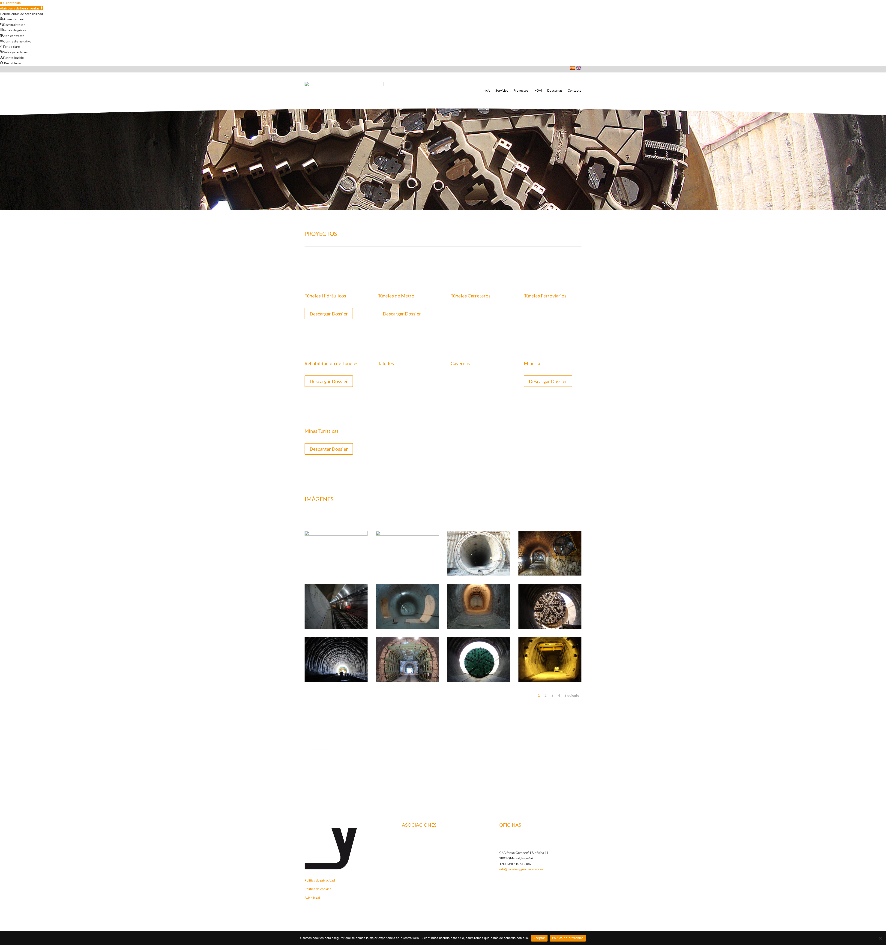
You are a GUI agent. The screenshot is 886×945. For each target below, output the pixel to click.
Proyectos (520, 90)
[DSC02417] (336, 680)
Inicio (486, 90)
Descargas (555, 90)
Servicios (501, 90)
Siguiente (572, 695)
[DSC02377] (549, 627)
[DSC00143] (478, 574)
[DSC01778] (407, 627)
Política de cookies (318, 889)
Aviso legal (312, 898)
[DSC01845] (478, 627)
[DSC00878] (549, 574)
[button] (21, 8)
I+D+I (537, 90)
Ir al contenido (10, 3)
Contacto (574, 90)
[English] (578, 68)
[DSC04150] (478, 680)
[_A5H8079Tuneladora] (336, 534)
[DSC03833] (407, 680)
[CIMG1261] (407, 534)
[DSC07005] (549, 680)
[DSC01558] (336, 627)
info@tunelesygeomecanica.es (521, 869)
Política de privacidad (320, 880)
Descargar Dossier (329, 313)
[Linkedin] (501, 879)
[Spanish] (572, 68)
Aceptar (539, 938)
